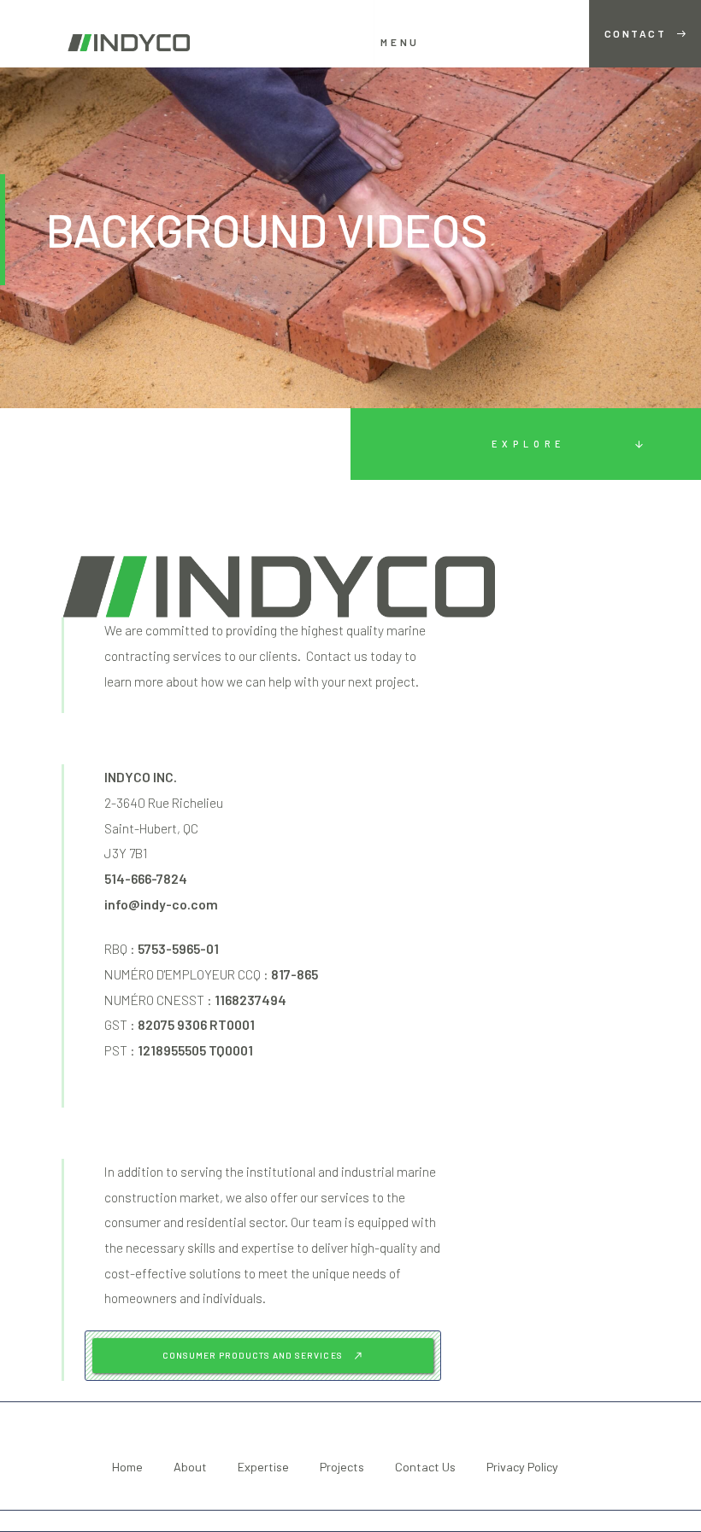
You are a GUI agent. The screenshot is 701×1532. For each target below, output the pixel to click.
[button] (410, 42)
